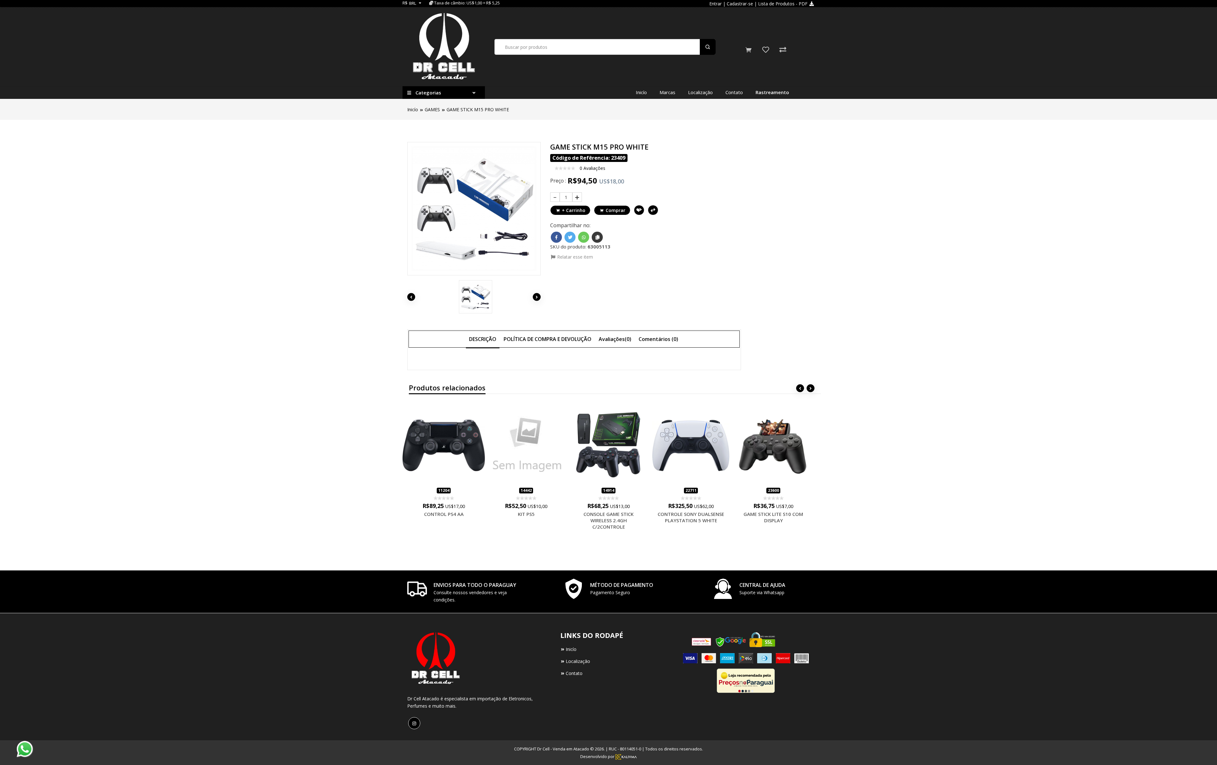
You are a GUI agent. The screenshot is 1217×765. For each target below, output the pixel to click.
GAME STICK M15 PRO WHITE (478, 109)
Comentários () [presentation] (658, 339)
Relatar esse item (574, 257)
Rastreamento (772, 92)
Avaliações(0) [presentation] (615, 339)
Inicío (641, 92)
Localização (700, 92)
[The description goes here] (474, 296)
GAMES (432, 109)
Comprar (615, 210)
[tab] (482, 338)
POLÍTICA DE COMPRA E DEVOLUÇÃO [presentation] (547, 339)
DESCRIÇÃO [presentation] (482, 339)
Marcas (667, 92)
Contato (734, 92)
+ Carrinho (573, 210)
